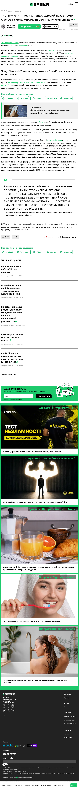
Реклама (66, 734)
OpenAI (51, 50)
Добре (73, 785)
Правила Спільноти (70, 716)
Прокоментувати (69, 237)
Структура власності (69, 781)
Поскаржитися (51, 237)
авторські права (54, 140)
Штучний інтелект (14, 12)
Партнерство (68, 738)
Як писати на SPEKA (70, 724)
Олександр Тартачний (11, 26)
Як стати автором (69, 720)
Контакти (67, 707)
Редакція (66, 698)
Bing (41, 122)
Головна (4, 10)
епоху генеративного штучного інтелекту (26, 82)
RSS (4, 715)
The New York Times (10, 42)
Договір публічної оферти (41, 781)
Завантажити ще (8, 375)
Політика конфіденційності (11, 781)
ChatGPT (4, 85)
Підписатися (51, 26)
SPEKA (8, 768)
